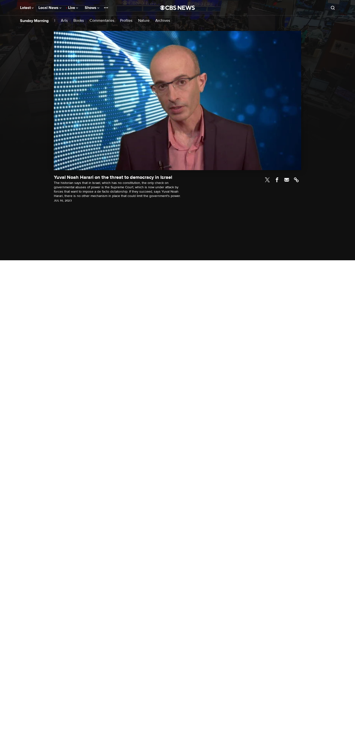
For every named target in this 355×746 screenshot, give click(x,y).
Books (78, 20)
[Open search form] (333, 8)
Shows (91, 8)
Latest (26, 8)
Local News (48, 8)
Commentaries (102, 20)
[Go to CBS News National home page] (177, 7)
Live (72, 7)
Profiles (126, 20)
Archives (162, 20)
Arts (64, 20)
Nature (143, 20)
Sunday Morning (34, 20)
